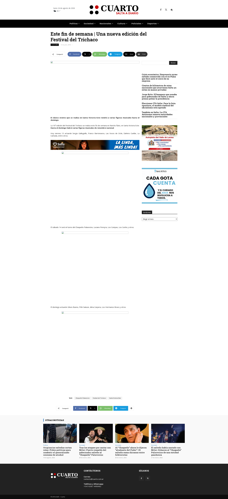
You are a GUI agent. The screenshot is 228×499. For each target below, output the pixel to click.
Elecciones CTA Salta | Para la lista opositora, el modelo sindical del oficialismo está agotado (159, 105)
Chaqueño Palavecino (83, 398)
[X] (166, 10)
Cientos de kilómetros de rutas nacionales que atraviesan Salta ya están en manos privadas (159, 87)
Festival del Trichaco (99, 398)
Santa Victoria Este (115, 398)
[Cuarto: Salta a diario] (114, 10)
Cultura (55, 45)
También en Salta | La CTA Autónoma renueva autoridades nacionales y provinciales (157, 114)
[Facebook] (161, 10)
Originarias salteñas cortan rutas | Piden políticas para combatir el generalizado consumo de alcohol (57, 451)
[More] (131, 408)
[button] (172, 10)
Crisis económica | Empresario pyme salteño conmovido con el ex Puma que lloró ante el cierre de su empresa (159, 77)
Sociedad (82, 445)
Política (45, 445)
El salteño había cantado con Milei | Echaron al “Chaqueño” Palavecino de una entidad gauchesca (166, 451)
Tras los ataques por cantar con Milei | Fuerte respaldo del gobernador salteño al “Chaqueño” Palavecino (95, 451)
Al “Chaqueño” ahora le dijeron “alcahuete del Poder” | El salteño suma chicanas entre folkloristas (131, 451)
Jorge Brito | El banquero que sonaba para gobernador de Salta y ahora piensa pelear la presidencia (159, 96)
